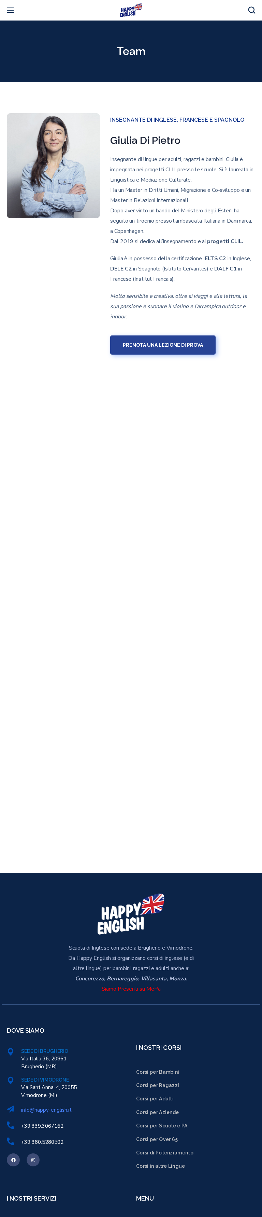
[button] (251, 10)
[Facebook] (13, 1159)
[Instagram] (33, 1159)
